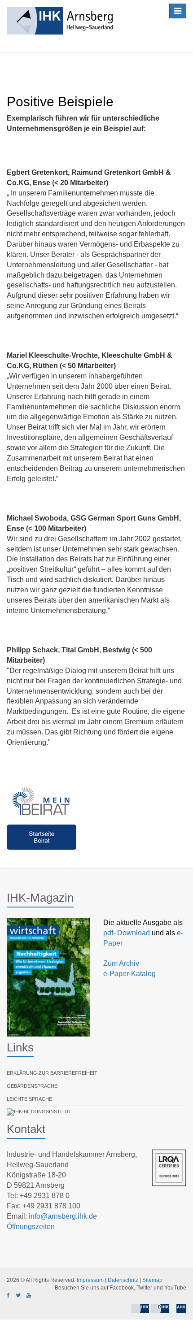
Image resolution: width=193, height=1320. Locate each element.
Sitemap (152, 1280)
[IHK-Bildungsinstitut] (39, 1112)
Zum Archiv (121, 963)
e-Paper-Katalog (129, 973)
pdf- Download (126, 933)
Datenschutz (123, 1280)
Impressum (90, 1280)
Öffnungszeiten (31, 1226)
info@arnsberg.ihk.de (63, 1216)
